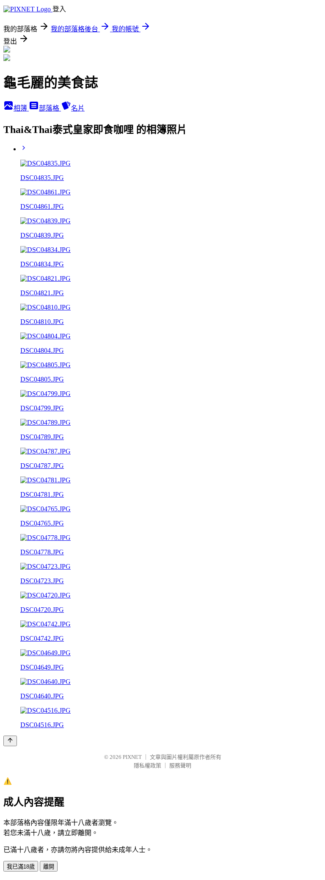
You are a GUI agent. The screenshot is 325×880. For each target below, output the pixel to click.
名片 (78, 108)
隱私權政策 (147, 765)
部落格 (50, 108)
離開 (48, 866)
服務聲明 (180, 765)
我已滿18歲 (21, 866)
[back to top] (10, 741)
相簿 (21, 108)
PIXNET (132, 757)
